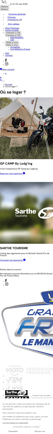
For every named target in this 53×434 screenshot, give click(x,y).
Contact (9, 56)
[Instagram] (6, 65)
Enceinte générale (17, 14)
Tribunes (11, 17)
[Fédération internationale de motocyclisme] (14, 382)
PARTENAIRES (16, 38)
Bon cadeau (13, 24)
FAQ (7, 53)
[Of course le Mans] (14, 389)
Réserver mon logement (11, 174)
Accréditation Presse (20, 49)
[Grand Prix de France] (5, 4)
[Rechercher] (1, 78)
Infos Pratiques (12, 28)
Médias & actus (12, 42)
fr (6, 74)
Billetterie (4, 7)
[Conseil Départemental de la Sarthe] (16, 395)
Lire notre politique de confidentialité (15, 423)
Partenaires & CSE (13, 33)
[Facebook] (6, 61)
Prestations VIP (14, 20)
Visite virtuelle (12, 30)
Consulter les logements (11, 260)
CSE (12, 40)
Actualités (15, 47)
